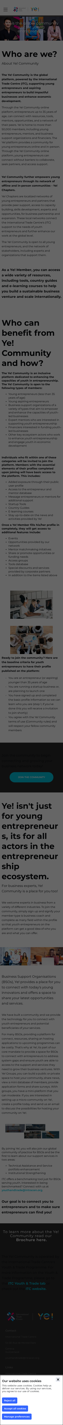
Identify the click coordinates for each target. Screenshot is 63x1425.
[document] (31, 1400)
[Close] (58, 1379)
